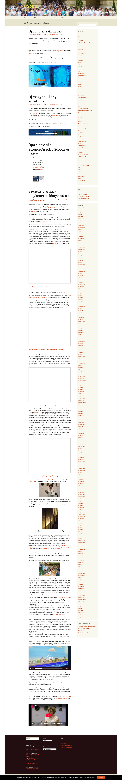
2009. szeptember (82, 573)
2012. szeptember (82, 494)
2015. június (80, 426)
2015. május (80, 428)
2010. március (81, 560)
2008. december (81, 593)
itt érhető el (36, 47)
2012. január (80, 512)
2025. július (80, 229)
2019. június (80, 343)
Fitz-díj (79, 62)
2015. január (80, 437)
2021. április (80, 315)
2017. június (80, 385)
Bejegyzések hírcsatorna (83, 194)
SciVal (40, 171)
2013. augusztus (81, 470)
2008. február (81, 614)
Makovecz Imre (33, 599)
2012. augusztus (81, 496)
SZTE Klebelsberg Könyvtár (52, 34)
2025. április (80, 236)
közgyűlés (80, 101)
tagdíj (79, 167)
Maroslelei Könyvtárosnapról (84, 628)
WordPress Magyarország (83, 198)
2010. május (80, 555)
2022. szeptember (82, 288)
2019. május (80, 345)
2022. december (81, 284)
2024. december (81, 242)
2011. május (80, 529)
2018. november (81, 358)
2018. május (80, 367)
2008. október (81, 597)
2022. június (80, 295)
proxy (46, 119)
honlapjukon (32, 211)
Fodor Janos (32, 405)
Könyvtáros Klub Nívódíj (83, 93)
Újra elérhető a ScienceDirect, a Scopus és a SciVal (49, 149)
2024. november (81, 245)
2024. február (81, 260)
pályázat (80, 150)
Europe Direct (81, 58)
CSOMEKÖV (80, 49)
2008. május (80, 608)
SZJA (79, 163)
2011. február (81, 536)
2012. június (80, 501)
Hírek (54, 199)
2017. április (80, 389)
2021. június (80, 310)
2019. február (81, 352)
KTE (78, 106)
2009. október (81, 571)
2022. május (80, 297)
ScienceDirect (40, 169)
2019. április (80, 347)
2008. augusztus (81, 601)
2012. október (81, 492)
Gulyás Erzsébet (32, 481)
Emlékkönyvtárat (56, 633)
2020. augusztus (81, 328)
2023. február (81, 282)
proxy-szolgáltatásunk (50, 58)
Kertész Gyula (51, 479)
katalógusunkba (33, 53)
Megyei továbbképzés (82, 128)
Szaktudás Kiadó (54, 115)
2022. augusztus (81, 291)
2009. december (81, 566)
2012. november (81, 490)
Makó (79, 112)
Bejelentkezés (81, 192)
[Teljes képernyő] (69, 668)
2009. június (80, 579)
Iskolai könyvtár (81, 73)
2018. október (81, 361)
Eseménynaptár (47, 17)
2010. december (81, 540)
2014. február (81, 459)
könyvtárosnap (81, 95)
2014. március (81, 457)
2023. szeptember (82, 269)
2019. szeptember (82, 339)
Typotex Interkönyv (53, 123)
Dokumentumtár (37, 17)
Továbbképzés (81, 176)
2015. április (80, 431)
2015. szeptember (82, 424)
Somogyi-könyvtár (38, 200)
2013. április (80, 479)
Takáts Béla (45, 548)
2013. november (81, 463)
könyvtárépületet (66, 597)
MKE (79, 130)
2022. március (81, 301)
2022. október (81, 286)
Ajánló (45, 34)
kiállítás (79, 84)
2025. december (81, 223)
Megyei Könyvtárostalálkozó (84, 123)
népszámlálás (81, 139)
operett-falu (58, 614)
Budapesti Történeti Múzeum (43, 297)
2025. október (81, 225)
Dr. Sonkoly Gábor (37, 229)
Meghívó (80, 121)
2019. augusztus (81, 341)
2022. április (80, 299)
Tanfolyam (80, 171)
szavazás (80, 158)
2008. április (80, 610)
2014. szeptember (82, 446)
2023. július (80, 273)
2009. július (80, 577)
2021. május (80, 312)
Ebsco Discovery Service (57, 50)
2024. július (80, 251)
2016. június (80, 407)
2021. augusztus (81, 306)
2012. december (81, 488)
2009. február (81, 588)
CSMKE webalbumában (61, 698)
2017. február (81, 393)
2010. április (80, 558)
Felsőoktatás (81, 60)
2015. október (81, 422)
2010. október (81, 544)
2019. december (81, 337)
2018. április (80, 369)
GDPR (79, 64)
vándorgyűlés (81, 182)
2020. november (81, 323)
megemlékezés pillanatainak (59, 542)
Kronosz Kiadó (35, 117)
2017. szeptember (82, 380)
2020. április (80, 330)
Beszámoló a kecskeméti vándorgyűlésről (87, 626)
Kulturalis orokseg (33, 287)
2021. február (81, 319)
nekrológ (80, 136)
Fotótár (56, 17)
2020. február (81, 334)
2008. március (81, 612)
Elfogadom (101, 777)
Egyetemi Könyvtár (82, 53)
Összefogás (80, 147)
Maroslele (80, 117)
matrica (79, 119)
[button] (50, 658)
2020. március (81, 332)
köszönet (80, 99)
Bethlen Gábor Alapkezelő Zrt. (84, 42)
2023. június (80, 275)
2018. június (80, 365)
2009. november (81, 569)
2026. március (81, 218)
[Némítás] (67, 668)
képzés (79, 82)
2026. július (80, 210)
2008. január (80, 617)
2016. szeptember (82, 402)
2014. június (80, 450)
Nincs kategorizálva (82, 141)
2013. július (80, 472)
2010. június (80, 553)
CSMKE (51, 199)
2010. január (80, 564)
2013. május (80, 477)
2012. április (80, 505)
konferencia (61, 199)
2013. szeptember (82, 468)
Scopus (35, 171)
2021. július (80, 308)
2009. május (80, 582)
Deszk (79, 51)
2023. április (80, 280)
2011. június (80, 527)
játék (79, 77)
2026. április (80, 216)
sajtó (64, 219)
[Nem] (120, 777)
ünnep (79, 178)
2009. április (80, 584)
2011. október (81, 518)
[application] (50, 658)
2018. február (81, 374)
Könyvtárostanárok (82, 97)
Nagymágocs (80, 132)
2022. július (80, 293)
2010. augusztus (81, 549)
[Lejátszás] (30, 668)
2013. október (81, 466)
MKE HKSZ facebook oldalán (50, 207)
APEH (79, 38)
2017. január (80, 396)
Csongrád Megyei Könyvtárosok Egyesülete (52, 287)
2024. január (80, 262)
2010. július (80, 551)
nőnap (79, 143)
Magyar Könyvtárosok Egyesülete (85, 110)
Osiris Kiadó (35, 113)
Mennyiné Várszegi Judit (55, 548)
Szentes (79, 161)
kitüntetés (80, 86)
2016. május (80, 409)
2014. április (80, 455)
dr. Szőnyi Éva (38, 547)
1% (78, 34)
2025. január (80, 240)
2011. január (80, 538)
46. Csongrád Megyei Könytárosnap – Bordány (32, 763)
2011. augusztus (81, 523)
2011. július (80, 525)
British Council (81, 45)
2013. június (80, 474)
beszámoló (47, 199)
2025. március (81, 238)
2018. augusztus (81, 363)
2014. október (81, 444)
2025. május (80, 234)
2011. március (81, 533)
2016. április (80, 411)
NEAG (79, 134)
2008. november (81, 595)
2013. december (81, 461)
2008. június (80, 606)
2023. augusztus (81, 271)
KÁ (61, 34)
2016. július (80, 404)
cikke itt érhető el (56, 243)
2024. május (80, 256)
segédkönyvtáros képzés (83, 154)
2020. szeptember (82, 326)
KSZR (79, 104)
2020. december (81, 321)
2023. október (81, 266)
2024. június (80, 253)
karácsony (80, 80)
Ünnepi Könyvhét (81, 180)
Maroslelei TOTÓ (81, 630)
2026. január (80, 220)
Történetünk (83, 17)
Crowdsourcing (38, 412)
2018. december (81, 356)
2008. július (80, 604)
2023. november (81, 264)
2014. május (80, 453)
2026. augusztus (81, 207)
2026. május (80, 214)
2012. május (80, 503)
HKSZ (57, 199)
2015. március (81, 433)
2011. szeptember (82, 520)
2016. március (81, 413)
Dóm (45, 504)
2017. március (81, 391)
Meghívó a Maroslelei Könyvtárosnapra (86, 632)
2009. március (81, 586)
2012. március (81, 507)
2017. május (80, 387)
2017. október (81, 378)
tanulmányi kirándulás (82, 174)
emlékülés (80, 55)
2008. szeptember (82, 599)
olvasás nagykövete (82, 145)
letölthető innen (60, 292)
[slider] (48, 668)
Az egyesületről (27, 17)
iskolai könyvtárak (82, 75)
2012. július (80, 498)
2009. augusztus (81, 575)
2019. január (80, 354)
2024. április (80, 258)
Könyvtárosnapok (74, 17)
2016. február (81, 415)
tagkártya (80, 169)
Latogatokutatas (33, 349)
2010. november (81, 542)
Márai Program (81, 115)
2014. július (80, 448)
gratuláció (80, 66)
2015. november (81, 420)
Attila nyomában (81, 635)
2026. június (80, 212)
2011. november (81, 516)
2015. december (81, 417)
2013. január (80, 485)
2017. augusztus (81, 382)
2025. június (80, 231)
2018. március (81, 372)
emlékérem (58, 479)
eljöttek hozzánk (46, 221)
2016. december (81, 398)
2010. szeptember (82, 547)
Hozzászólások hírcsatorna (83, 196)
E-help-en (45, 62)
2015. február (81, 435)
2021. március (81, 317)
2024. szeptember (82, 247)
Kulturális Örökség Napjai (83, 108)
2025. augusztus (81, 227)
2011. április (80, 531)
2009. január (80, 590)
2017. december (81, 376)
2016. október (81, 400)
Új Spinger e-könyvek (45, 31)
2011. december (81, 514)
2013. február (81, 483)
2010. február (81, 562)
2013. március (81, 481)
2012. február (81, 509)
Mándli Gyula (63, 545)
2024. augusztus (81, 249)
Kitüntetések (64, 17)
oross (45, 200)
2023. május (80, 277)
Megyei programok (82, 126)
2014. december (81, 439)
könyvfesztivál (81, 91)
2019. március (81, 350)
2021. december (81, 304)
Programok (80, 152)
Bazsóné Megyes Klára (60, 547)
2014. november (81, 442)
